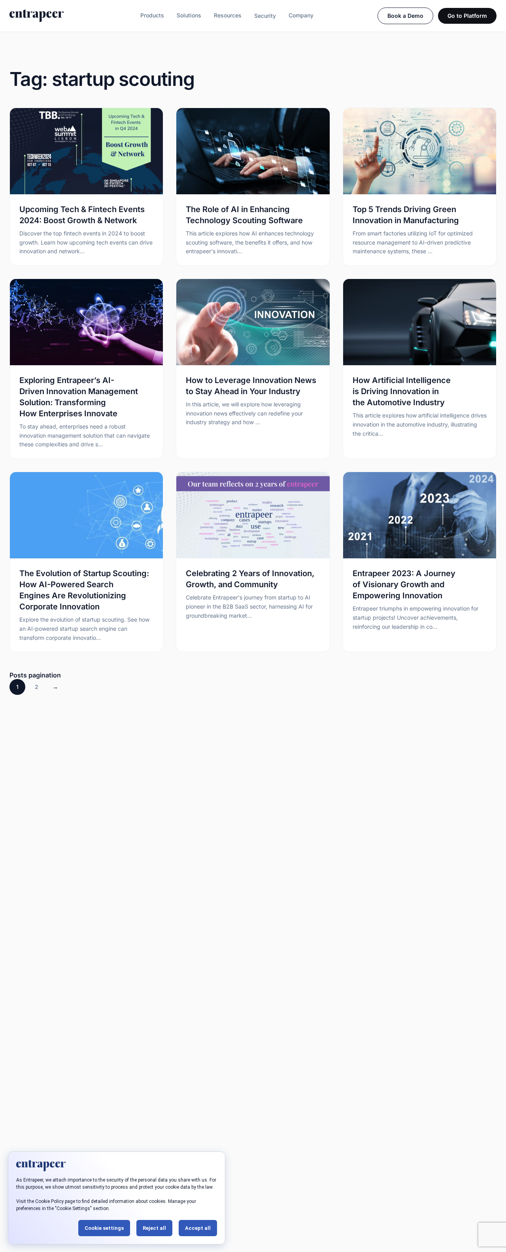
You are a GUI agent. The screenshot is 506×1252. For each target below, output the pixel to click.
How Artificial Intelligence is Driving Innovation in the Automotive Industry (402, 391)
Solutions (189, 15)
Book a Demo (405, 15)
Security (265, 15)
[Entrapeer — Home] (36, 15)
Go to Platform (467, 15)
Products (152, 15)
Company (301, 15)
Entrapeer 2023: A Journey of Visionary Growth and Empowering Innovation (404, 584)
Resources (228, 15)
